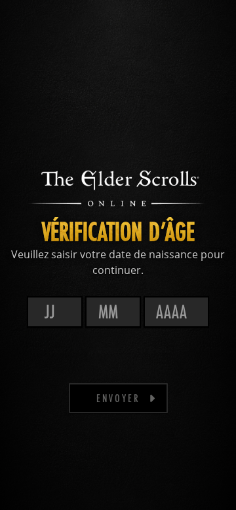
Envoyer (118, 397)
